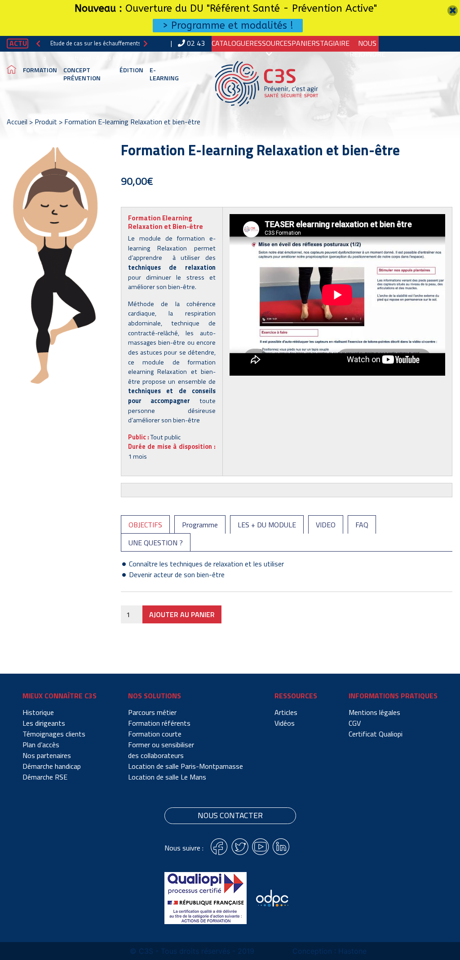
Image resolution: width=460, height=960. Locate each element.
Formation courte (154, 733)
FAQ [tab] (361, 524)
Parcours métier (152, 712)
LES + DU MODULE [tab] (267, 524)
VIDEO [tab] (326, 524)
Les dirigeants (43, 723)
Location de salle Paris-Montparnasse (185, 766)
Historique (38, 712)
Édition (131, 70)
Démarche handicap (51, 766)
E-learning (164, 74)
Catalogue (230, 43)
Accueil (17, 121)
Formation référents (159, 723)
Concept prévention (82, 74)
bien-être (186, 420)
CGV (355, 723)
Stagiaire (332, 43)
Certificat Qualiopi (375, 733)
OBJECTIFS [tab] (145, 524)
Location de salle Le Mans (167, 777)
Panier (304, 43)
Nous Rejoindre (367, 48)
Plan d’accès (40, 744)
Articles (285, 712)
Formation (40, 70)
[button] (38, 43)
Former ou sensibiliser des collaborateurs (161, 750)
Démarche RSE (44, 777)
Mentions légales (374, 712)
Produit (46, 121)
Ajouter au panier (182, 614)
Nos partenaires (46, 755)
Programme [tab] (200, 524)
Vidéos (284, 723)
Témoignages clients (53, 733)
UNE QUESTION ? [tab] (155, 542)
